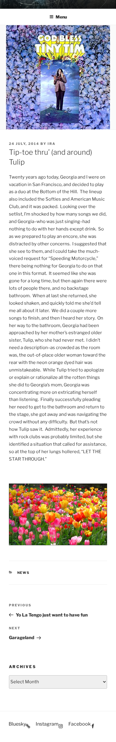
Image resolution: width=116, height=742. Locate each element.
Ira (52, 144)
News (23, 573)
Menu (61, 16)
